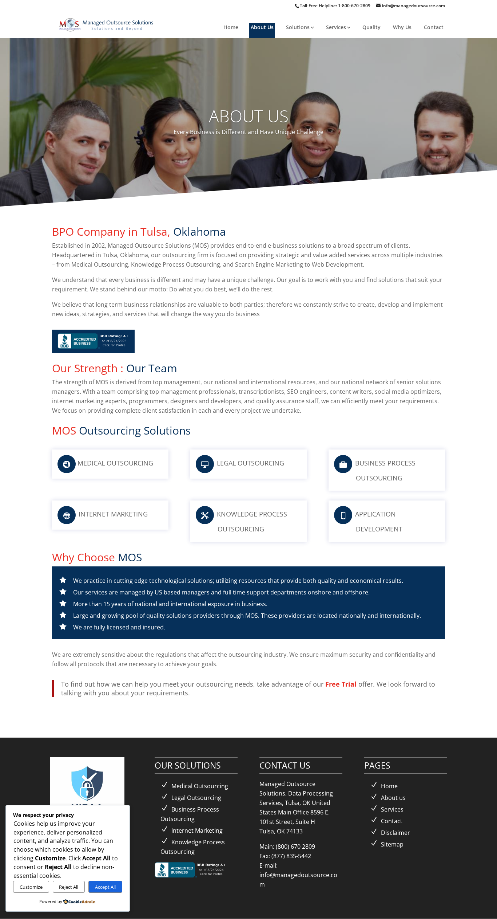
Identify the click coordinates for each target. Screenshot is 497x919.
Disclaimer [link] (395, 833)
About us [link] (393, 798)
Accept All (105, 887)
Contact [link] (434, 27)
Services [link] (336, 27)
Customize (31, 887)
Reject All (68, 887)
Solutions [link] (298, 27)
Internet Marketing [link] (197, 830)
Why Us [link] (402, 27)
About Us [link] (262, 27)
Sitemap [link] (392, 844)
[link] (106, 23)
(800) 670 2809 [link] (295, 847)
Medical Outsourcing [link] (199, 786)
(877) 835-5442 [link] (291, 856)
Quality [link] (371, 27)
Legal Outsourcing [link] (196, 798)
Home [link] (230, 27)
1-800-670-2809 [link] (354, 6)
